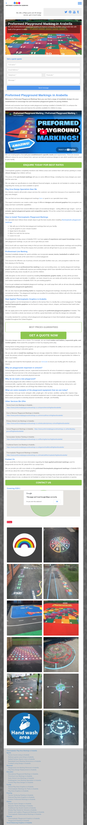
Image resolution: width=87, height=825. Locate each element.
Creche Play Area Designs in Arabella (20, 782)
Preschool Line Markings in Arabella (20, 776)
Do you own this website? (34, 501)
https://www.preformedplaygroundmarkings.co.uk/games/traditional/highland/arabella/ (35, 447)
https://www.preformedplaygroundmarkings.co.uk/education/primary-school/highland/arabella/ (38, 423)
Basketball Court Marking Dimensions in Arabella (24, 761)
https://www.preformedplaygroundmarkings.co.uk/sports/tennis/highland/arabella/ (34, 407)
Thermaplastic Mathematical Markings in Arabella (24, 814)
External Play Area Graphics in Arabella (21, 797)
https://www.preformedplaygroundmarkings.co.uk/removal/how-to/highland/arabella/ (35, 415)
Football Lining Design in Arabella (19, 763)
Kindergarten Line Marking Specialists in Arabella (24, 780)
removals (44, 361)
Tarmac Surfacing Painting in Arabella (20, 795)
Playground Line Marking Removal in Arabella (23, 767)
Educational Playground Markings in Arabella (23, 774)
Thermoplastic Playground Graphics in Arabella (24, 818)
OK (57, 501)
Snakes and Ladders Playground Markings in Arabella (26, 812)
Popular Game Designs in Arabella (19, 803)
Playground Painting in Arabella (18, 820)
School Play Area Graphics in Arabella (20, 787)
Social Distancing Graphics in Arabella (19, 823)
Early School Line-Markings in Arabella (21, 778)
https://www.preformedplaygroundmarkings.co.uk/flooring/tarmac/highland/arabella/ (34, 439)
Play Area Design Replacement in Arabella (22, 770)
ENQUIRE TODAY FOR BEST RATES (43, 165)
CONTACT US (43, 482)
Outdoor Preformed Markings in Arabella (21, 799)
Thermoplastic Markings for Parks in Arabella (23, 789)
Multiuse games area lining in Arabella (21, 757)
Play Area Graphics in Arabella (18, 791)
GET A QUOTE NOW (43, 335)
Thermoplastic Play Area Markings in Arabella (22, 750)
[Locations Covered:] (6, 3)
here (40, 198)
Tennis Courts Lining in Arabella (18, 755)
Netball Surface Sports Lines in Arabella (21, 759)
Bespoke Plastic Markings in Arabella (20, 806)
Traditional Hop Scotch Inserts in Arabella (22, 808)
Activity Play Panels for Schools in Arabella (22, 810)
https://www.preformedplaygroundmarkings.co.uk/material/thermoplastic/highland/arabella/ (37, 455)
